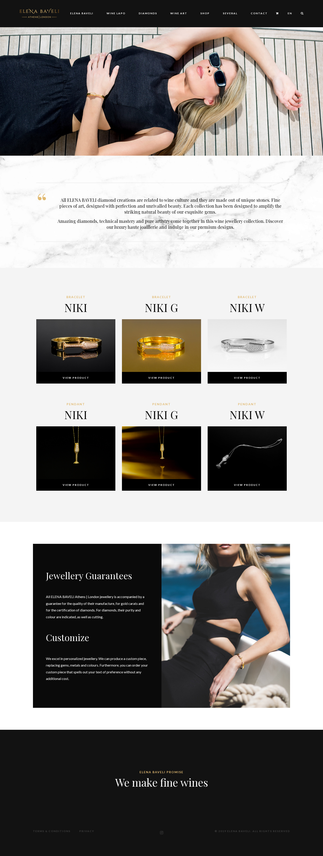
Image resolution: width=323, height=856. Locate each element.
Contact (259, 13)
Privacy (86, 831)
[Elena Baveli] (39, 13)
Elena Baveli (81, 13)
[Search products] (300, 13)
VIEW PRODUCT (76, 377)
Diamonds (148, 13)
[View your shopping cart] (277, 13)
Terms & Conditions (52, 831)
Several (230, 13)
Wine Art (178, 13)
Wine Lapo (116, 13)
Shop (205, 13)
